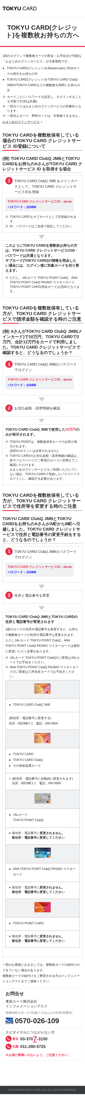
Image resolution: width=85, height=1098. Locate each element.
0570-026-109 (37, 1020)
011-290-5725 (29, 1046)
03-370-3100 (29, 1039)
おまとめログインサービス (21, 122)
